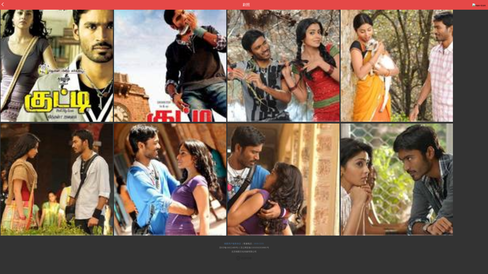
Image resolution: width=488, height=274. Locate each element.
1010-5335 (259, 243)
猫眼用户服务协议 (232, 243)
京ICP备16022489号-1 (229, 247)
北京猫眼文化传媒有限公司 (244, 251)
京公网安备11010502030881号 (254, 247)
